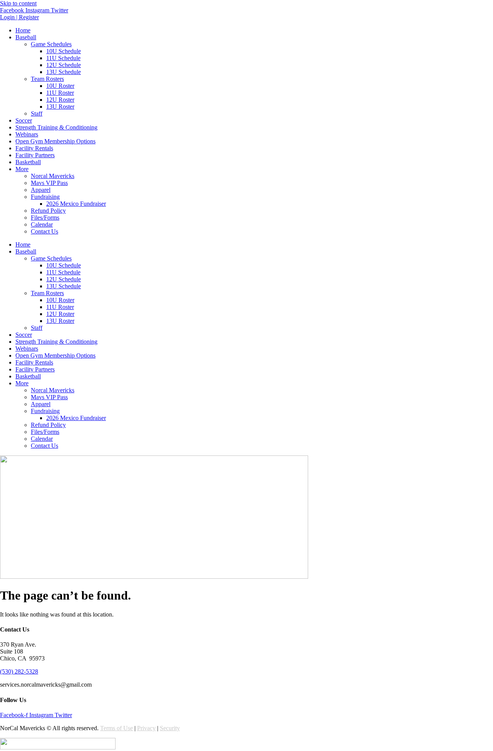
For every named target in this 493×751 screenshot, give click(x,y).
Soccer (23, 120)
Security (170, 728)
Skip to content (18, 3)
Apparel (40, 189)
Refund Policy (48, 210)
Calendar (42, 224)
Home (22, 30)
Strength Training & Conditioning (56, 127)
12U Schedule (63, 65)
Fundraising (45, 196)
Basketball (28, 162)
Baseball (25, 37)
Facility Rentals (34, 148)
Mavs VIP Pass (49, 183)
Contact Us (44, 231)
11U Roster (60, 92)
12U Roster (60, 99)
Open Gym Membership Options (55, 141)
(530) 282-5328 (19, 671)
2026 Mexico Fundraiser (76, 203)
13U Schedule (63, 72)
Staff (36, 113)
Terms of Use (116, 728)
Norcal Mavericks (52, 176)
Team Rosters (47, 79)
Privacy (146, 728)
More (22, 169)
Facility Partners (35, 155)
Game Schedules (51, 44)
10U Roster (60, 85)
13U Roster (60, 106)
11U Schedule (63, 58)
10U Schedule (63, 51)
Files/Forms (45, 217)
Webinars (26, 134)
